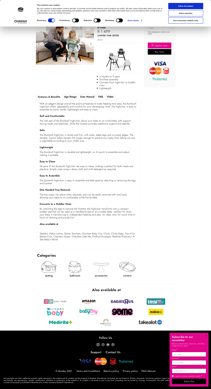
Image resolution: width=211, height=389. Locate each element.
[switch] (75, 20)
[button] (91, 44)
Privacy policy (130, 371)
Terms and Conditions (88, 371)
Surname (176, 358)
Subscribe (189, 381)
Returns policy (111, 371)
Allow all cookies (185, 6)
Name (175, 349)
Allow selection (186, 13)
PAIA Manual (148, 371)
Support (96, 352)
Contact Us (113, 352)
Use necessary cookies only (185, 20)
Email (174, 366)
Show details (133, 20)
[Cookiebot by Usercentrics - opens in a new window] (20, 22)
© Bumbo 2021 (64, 371)
